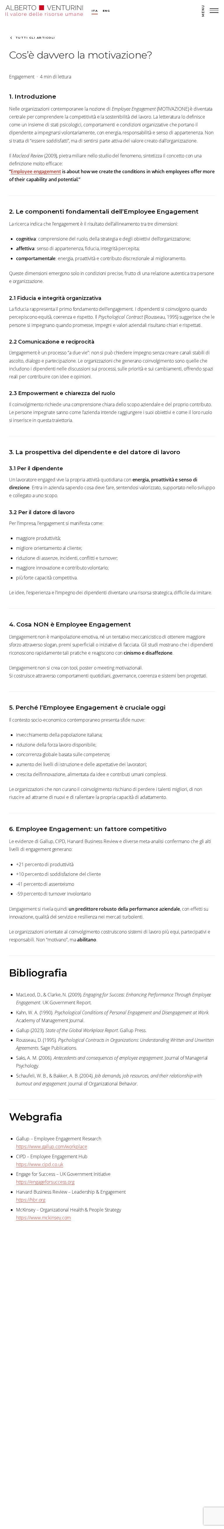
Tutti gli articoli (35, 37)
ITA (94, 10)
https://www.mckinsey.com (43, 1217)
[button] (209, 11)
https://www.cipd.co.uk (39, 1164)
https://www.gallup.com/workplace (51, 1146)
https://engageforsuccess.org (45, 1182)
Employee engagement (36, 171)
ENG (106, 10)
